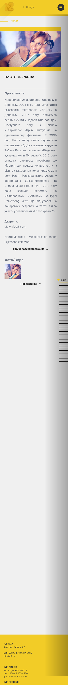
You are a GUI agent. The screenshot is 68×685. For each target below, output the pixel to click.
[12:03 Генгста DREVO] (56, 301)
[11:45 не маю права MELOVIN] (56, 317)
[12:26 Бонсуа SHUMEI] (56, 285)
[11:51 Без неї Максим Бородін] (56, 312)
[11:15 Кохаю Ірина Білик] (56, 339)
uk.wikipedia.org (15, 226)
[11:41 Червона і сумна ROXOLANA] (56, 320)
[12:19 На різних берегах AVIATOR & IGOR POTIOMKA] (56, 290)
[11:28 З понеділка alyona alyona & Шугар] (56, 328)
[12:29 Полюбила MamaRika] (56, 282)
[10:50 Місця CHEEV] (56, 358)
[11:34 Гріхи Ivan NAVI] (56, 323)
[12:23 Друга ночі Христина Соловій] (56, 288)
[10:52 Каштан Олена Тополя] (56, 355)
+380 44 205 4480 (18, 673)
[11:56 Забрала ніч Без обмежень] (56, 307)
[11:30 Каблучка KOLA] (56, 326)
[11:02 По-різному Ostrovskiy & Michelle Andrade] (56, 347)
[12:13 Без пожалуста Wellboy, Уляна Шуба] (56, 296)
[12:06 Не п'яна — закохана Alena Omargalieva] (56, 298)
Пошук (30, 7)
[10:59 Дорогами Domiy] (56, 350)
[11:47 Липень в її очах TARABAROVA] (56, 315)
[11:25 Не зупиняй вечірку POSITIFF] (56, 331)
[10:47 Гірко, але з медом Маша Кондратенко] (56, 361)
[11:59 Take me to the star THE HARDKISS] (56, 304)
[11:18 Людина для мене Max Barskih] (56, 336)
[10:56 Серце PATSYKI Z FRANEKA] (56, 353)
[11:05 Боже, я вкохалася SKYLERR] (56, 344)
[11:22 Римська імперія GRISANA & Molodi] (56, 334)
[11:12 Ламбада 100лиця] (56, 342)
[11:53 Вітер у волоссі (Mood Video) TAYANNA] (56, 309)
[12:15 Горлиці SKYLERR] (56, 293)
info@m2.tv (9, 656)
